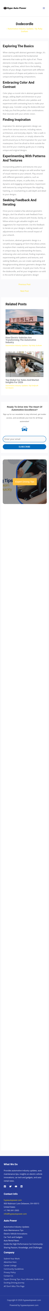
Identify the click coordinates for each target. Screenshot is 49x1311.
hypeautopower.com (13, 1200)
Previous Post (24, 284)
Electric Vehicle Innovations (15, 1233)
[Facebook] (5, 1186)
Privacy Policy (10, 1272)
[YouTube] (16, 1186)
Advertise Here (10, 1262)
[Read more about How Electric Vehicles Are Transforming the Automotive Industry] (24, 321)
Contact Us (8, 1275)
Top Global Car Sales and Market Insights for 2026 (22, 381)
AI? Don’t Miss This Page (14, 1286)
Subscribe (24, 446)
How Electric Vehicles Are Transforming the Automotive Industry (21, 339)
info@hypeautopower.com (15, 1213)
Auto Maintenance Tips (13, 1230)
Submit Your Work (12, 1258)
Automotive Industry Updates (20, 28)
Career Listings (10, 1265)
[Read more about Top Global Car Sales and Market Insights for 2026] (24, 364)
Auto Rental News (11, 1240)
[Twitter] (10, 1186)
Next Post (24, 291)
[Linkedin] (21, 1186)
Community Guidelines (14, 1269)
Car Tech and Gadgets (13, 1237)
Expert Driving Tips (24, 481)
